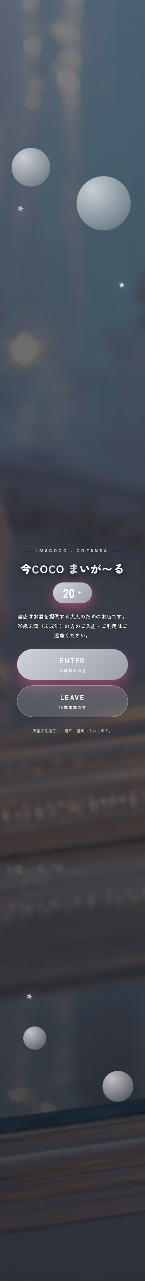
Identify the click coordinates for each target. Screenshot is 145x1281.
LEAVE (72, 701)
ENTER (72, 664)
